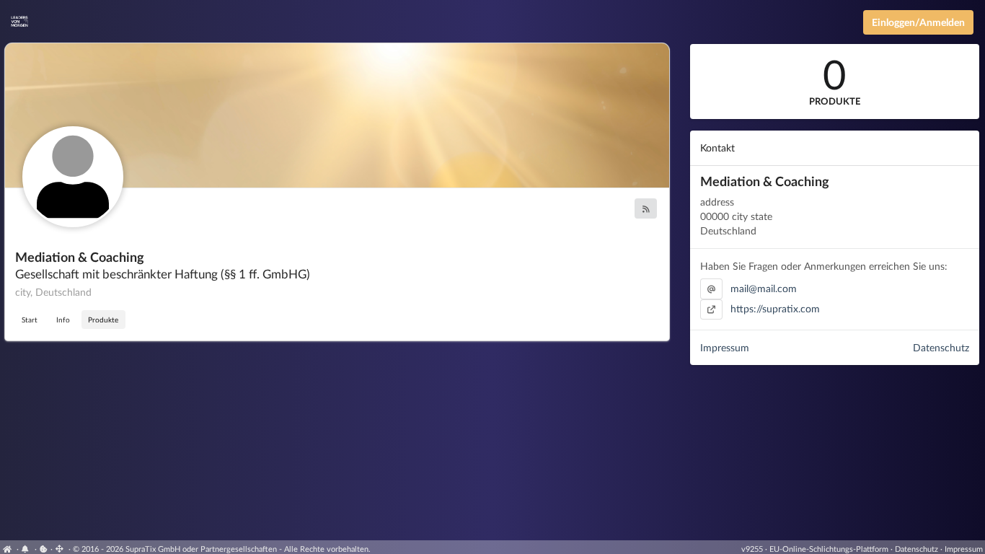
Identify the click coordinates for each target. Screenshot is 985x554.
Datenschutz (941, 347)
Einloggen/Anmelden (918, 22)
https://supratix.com (775, 308)
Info (63, 319)
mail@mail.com (763, 288)
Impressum (724, 347)
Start (29, 319)
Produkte (103, 319)
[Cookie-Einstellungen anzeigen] (43, 548)
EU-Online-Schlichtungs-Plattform (828, 548)
